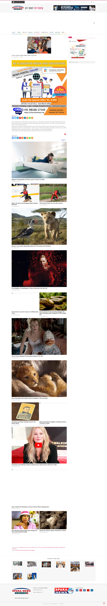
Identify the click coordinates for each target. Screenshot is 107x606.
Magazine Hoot (54, 603)
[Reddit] (22, 118)
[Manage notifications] (104, 603)
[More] (32, 118)
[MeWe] (25, 118)
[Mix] (27, 118)
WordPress (61, 603)
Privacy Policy (45, 603)
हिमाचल (21, 57)
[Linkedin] (18, 118)
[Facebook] (13, 118)
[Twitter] (15, 118)
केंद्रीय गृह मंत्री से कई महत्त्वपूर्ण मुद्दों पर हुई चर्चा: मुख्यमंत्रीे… (25, 550)
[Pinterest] (20, 118)
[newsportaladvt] (39, 60)
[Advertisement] (47, 21)
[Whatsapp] (30, 118)
